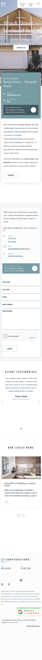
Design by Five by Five (10, 622)
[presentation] (19, 340)
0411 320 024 (12, 242)
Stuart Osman (25, 124)
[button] (21, 580)
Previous (19, 514)
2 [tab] (21, 428)
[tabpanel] (21, 389)
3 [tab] (23, 428)
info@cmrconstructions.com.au (19, 249)
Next (40, 401)
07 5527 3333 (12, 238)
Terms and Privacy (33, 626)
